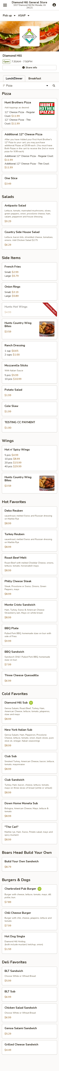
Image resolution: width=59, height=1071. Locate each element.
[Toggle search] (54, 86)
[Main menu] (5, 5)
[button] (29, 113)
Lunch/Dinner (14, 78)
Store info (31, 67)
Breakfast (34, 78)
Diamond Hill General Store (29, 2)
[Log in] (54, 5)
